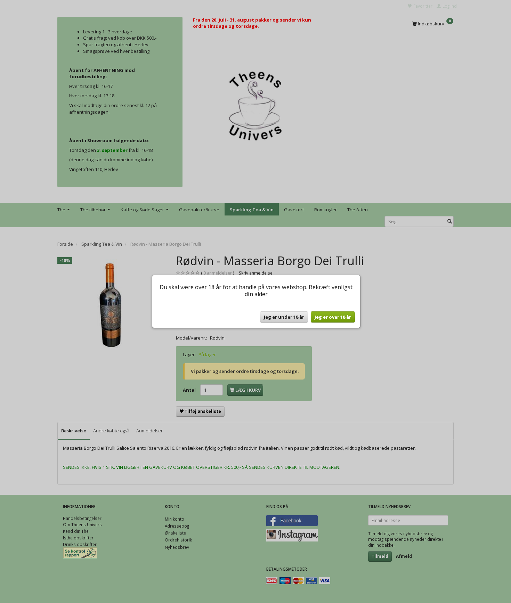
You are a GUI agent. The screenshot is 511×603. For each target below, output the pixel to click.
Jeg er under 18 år (284, 317)
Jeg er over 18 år (333, 317)
